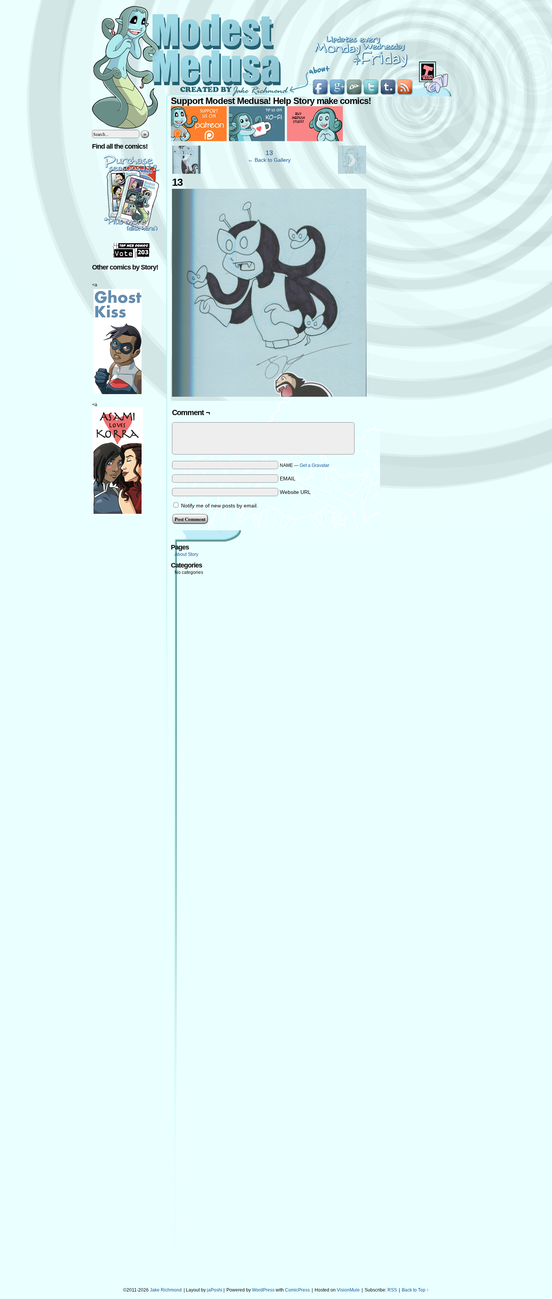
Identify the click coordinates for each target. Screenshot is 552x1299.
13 (269, 153)
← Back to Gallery (269, 160)
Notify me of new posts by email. (219, 506)
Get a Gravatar (314, 465)
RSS (392, 1290)
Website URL (295, 492)
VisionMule (348, 1290)
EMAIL (288, 479)
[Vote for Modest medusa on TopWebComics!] (131, 256)
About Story (186, 554)
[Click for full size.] (269, 395)
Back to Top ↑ (415, 1290)
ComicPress (297, 1290)
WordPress (263, 1290)
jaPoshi (214, 1290)
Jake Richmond (166, 1290)
